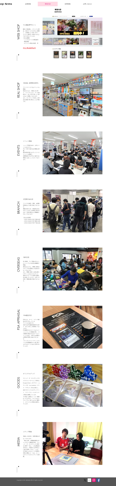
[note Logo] (89, 480)
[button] (18, 27)
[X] (85, 480)
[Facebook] (98, 480)
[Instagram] (94, 480)
